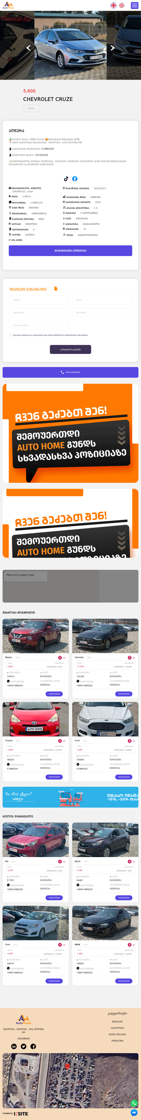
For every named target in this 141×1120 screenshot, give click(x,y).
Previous (28, 47)
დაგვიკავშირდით (73, 372)
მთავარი (117, 1021)
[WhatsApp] (134, 1106)
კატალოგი (117, 1028)
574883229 (48, 148)
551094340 (42, 155)
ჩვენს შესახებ (117, 1034)
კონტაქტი (117, 1041)
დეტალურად (54, 694)
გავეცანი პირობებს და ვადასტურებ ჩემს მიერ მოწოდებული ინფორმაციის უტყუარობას (50, 335)
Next (112, 47)
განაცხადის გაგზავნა (70, 349)
